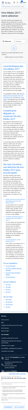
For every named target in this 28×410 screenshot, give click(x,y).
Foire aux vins (5, 319)
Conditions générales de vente (9, 338)
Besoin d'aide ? (5, 331)
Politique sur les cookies (8, 345)
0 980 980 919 (9, 364)
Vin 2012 (8, 292)
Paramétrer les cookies (7, 351)
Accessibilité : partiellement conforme (11, 348)
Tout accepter (19, 407)
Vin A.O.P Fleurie (10, 277)
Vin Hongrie (9, 302)
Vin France (9, 299)
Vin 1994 (8, 284)
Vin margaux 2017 (16, 95)
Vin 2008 (8, 287)
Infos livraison (5, 328)
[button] (17, 2)
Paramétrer (8, 407)
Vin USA (8, 307)
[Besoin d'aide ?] (14, 2)
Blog (2, 322)
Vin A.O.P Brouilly (10, 266)
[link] (2, 2)
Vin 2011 (8, 289)
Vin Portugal (9, 304)
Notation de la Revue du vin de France (11, 325)
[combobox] (14, 6)
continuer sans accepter (17, 374)
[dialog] (14, 391)
